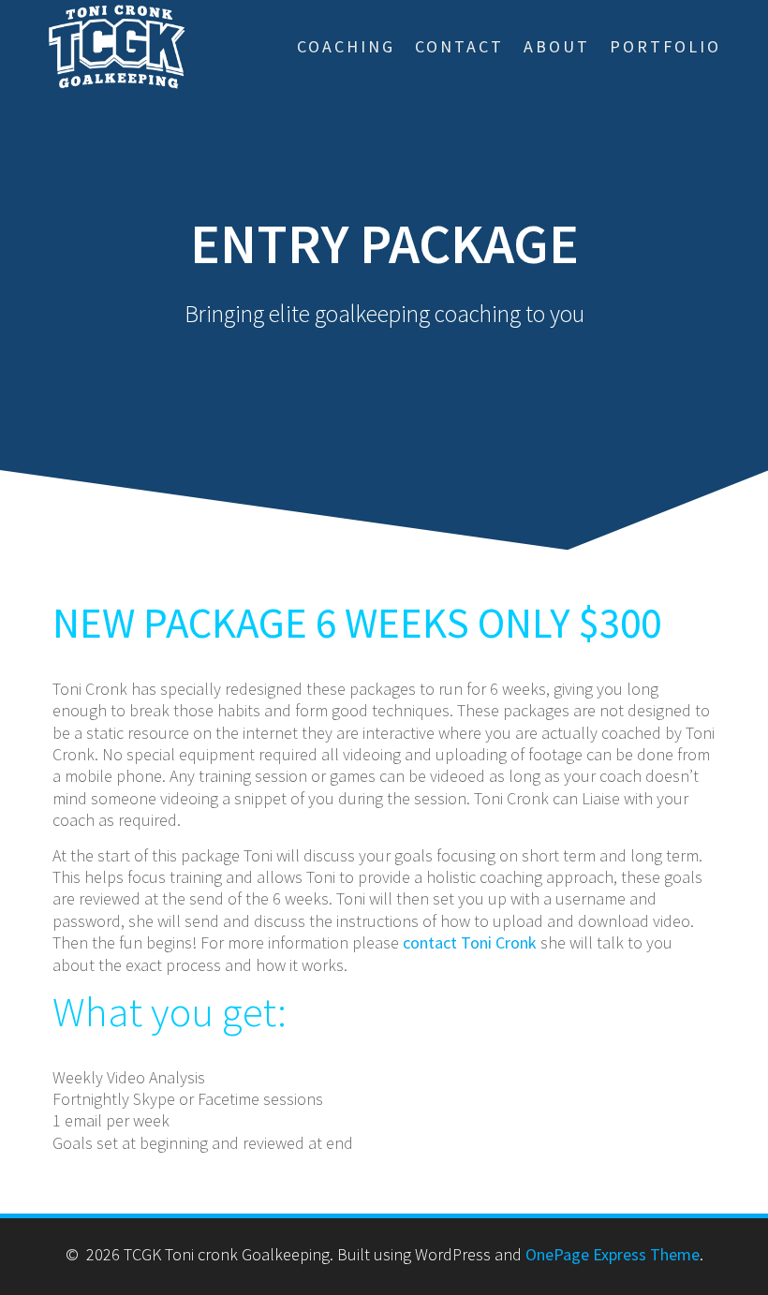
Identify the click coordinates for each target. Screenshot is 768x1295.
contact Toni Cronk (470, 942)
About (557, 46)
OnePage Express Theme (612, 1254)
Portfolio (665, 46)
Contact (459, 46)
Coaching (346, 46)
